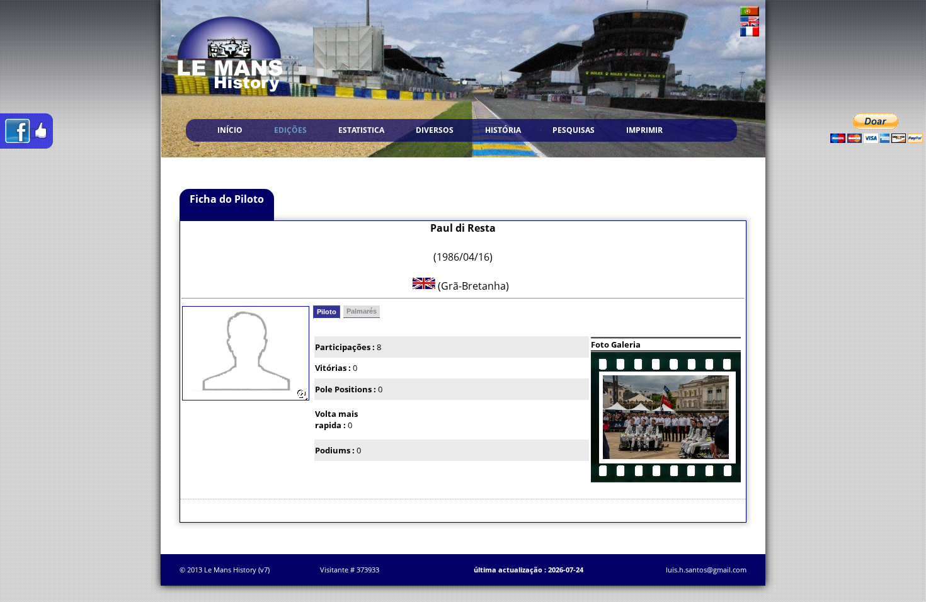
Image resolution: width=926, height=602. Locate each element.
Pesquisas (573, 130)
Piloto (326, 311)
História (503, 130)
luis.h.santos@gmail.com (706, 569)
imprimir (644, 130)
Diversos (435, 130)
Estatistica (361, 130)
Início (230, 130)
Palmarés (361, 311)
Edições (290, 130)
